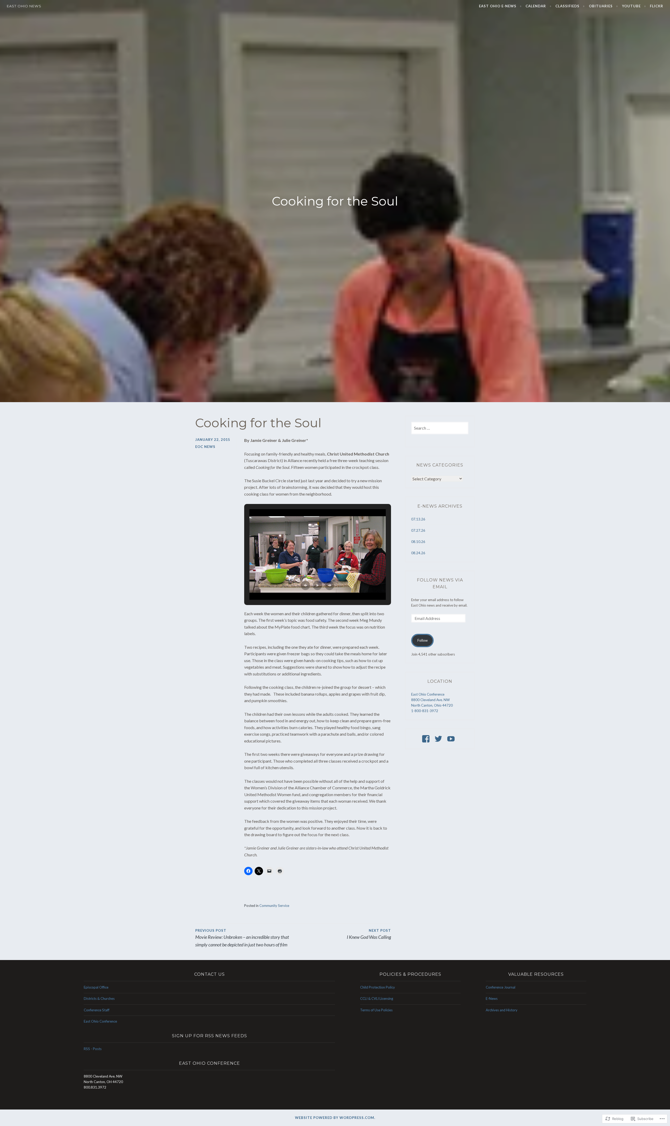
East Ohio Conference (100, 1021)
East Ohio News (24, 6)
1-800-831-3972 (424, 711)
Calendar (536, 6)
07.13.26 (418, 519)
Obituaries (601, 6)
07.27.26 (418, 530)
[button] (305, 585)
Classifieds (567, 6)
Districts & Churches (99, 998)
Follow (422, 640)
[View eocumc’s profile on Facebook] (427, 739)
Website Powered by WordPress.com (334, 1118)
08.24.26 (418, 553)
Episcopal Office (96, 987)
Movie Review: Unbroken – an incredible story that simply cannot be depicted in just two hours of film (242, 937)
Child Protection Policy (377, 987)
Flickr (656, 6)
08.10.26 (418, 542)
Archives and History (501, 1010)
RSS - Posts (93, 1049)
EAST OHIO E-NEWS (497, 6)
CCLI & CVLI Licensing (376, 998)
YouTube (631, 6)
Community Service (274, 905)
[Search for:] (439, 428)
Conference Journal (500, 987)
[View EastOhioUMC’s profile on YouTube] (452, 739)
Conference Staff (96, 1010)
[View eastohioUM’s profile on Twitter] (439, 739)
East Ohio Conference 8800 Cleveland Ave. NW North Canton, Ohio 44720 (432, 699)
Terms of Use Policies (376, 1010)
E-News (492, 998)
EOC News (205, 447)
